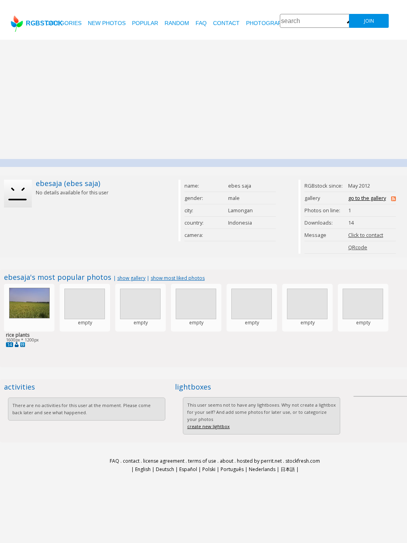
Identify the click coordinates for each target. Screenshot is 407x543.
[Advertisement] (203, 99)
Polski (208, 469)
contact (226, 23)
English (143, 469)
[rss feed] (393, 199)
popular (145, 23)
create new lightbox (208, 426)
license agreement (163, 461)
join (369, 20)
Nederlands (262, 469)
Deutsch (165, 469)
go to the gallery (367, 198)
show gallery (131, 278)
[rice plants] (29, 316)
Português (232, 469)
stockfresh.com (302, 461)
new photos (107, 23)
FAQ (201, 23)
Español (188, 469)
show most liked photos (178, 278)
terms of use (202, 461)
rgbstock (44, 23)
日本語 (288, 469)
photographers (271, 23)
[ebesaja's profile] (16, 344)
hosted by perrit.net (259, 461)
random (177, 23)
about (226, 461)
